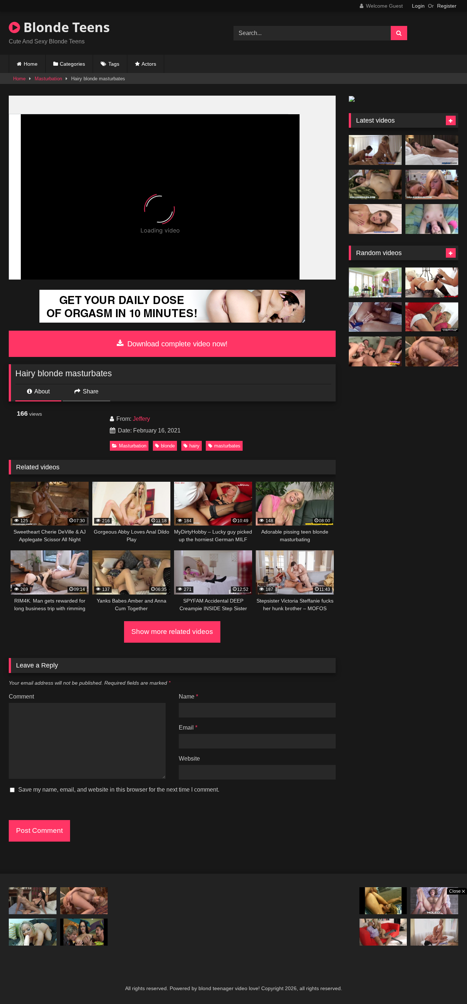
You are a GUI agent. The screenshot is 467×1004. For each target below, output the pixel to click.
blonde (168, 446)
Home (31, 64)
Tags (113, 64)
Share (90, 391)
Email (188, 727)
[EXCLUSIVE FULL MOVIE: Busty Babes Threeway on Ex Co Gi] (375, 150)
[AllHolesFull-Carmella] (84, 932)
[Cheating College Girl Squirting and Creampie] (375, 219)
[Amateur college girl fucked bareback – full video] (431, 219)
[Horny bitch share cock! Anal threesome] (431, 317)
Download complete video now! (176, 344)
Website (189, 758)
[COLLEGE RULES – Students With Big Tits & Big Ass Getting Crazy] (431, 185)
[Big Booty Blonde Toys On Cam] (33, 932)
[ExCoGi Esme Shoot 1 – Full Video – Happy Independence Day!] (431, 150)
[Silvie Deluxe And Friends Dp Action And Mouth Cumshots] (375, 351)
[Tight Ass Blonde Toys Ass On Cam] (375, 317)
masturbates (227, 446)
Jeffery (141, 419)
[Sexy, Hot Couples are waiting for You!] (172, 321)
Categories (72, 64)
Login (418, 6)
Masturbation (48, 78)
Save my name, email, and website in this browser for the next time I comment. (118, 789)
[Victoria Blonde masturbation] (431, 351)
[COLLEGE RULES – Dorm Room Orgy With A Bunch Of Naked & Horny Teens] (375, 185)
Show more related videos (172, 631)
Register (446, 6)
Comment (21, 696)
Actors (149, 64)
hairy (194, 446)
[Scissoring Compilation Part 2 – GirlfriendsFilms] (33, 900)
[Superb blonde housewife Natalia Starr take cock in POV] (375, 282)
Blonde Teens (65, 27)
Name (188, 696)
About (41, 391)
